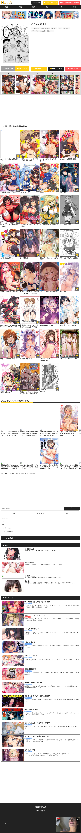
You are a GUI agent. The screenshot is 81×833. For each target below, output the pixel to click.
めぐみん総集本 (31, 473)
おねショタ (66, 28)
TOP (6, 7)
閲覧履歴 (37, 2)
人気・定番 (40, 513)
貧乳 (59, 28)
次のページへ (21, 68)
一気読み (40, 68)
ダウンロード (74, 68)
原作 (47, 7)
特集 (74, 7)
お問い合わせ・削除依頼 (70, 2)
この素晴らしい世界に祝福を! (40, 28)
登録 (38, 157)
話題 (14, 513)
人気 (20, 7)
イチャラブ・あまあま (38, 31)
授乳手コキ (50, 31)
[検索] (72, 508)
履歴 (67, 513)
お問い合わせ (40, 810)
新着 (33, 7)
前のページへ (9, 68)
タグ (60, 7)
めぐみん (54, 28)
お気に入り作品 (51, 2)
